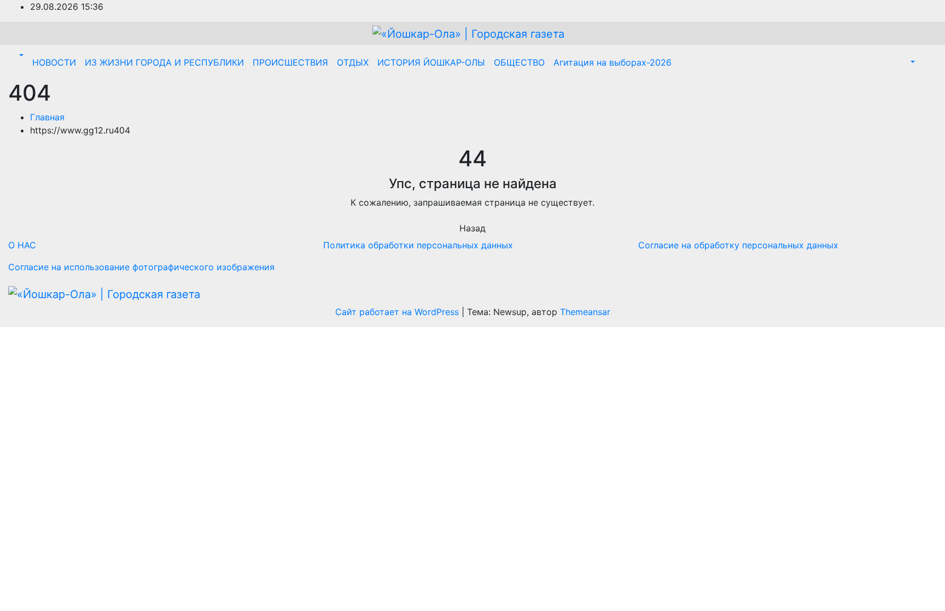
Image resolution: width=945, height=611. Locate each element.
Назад (472, 228)
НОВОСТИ (54, 62)
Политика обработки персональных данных (418, 245)
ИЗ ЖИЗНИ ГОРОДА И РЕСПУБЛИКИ (164, 62)
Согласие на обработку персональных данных (738, 245)
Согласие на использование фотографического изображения (141, 266)
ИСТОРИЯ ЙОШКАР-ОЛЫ (431, 62)
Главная (47, 117)
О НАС (22, 245)
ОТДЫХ (353, 62)
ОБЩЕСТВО (519, 62)
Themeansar (585, 311)
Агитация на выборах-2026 (612, 62)
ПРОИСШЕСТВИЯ (290, 62)
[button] (20, 55)
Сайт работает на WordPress (398, 311)
